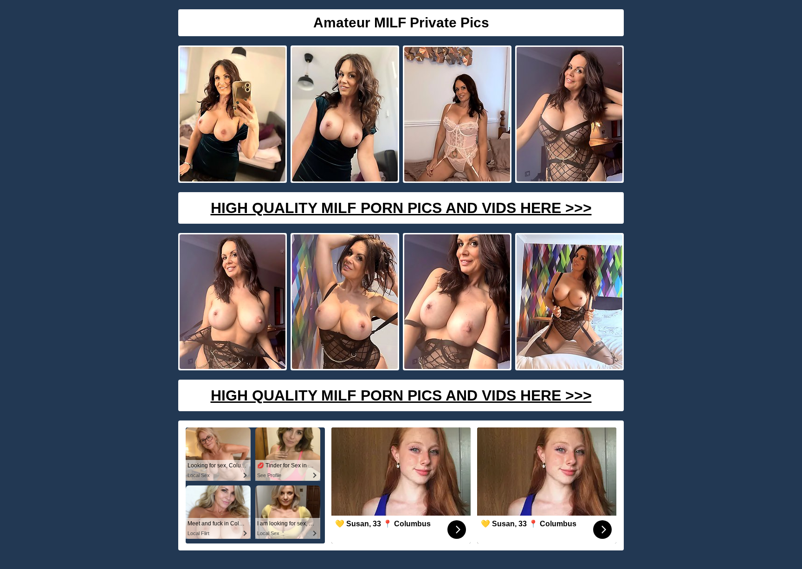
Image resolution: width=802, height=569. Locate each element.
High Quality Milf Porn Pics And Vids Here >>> (401, 208)
